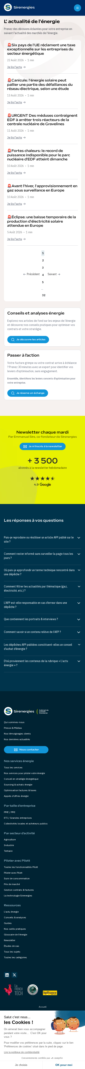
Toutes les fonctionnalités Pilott (21, 867)
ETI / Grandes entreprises (18, 817)
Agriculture (10, 839)
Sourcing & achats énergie (18, 784)
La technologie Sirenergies (18, 895)
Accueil (42, 1006)
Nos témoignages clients (17, 733)
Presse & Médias (13, 727)
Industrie (9, 845)
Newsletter (9, 940)
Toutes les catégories (15, 957)
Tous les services (13, 767)
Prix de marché (12, 884)
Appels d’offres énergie (16, 795)
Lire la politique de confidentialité (22, 1052)
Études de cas (11, 945)
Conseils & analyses (15, 917)
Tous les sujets (12, 951)
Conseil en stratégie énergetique (21, 778)
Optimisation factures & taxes (20, 790)
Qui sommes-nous (14, 722)
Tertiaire (8, 850)
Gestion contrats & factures (19, 889)
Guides (8, 923)
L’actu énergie (11, 911)
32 (43, 295)
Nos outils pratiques (15, 928)
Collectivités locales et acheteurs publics (26, 823)
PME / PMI (9, 812)
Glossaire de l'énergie (15, 934)
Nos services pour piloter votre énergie (24, 773)
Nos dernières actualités (17, 739)
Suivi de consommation (17, 878)
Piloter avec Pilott (13, 872)
